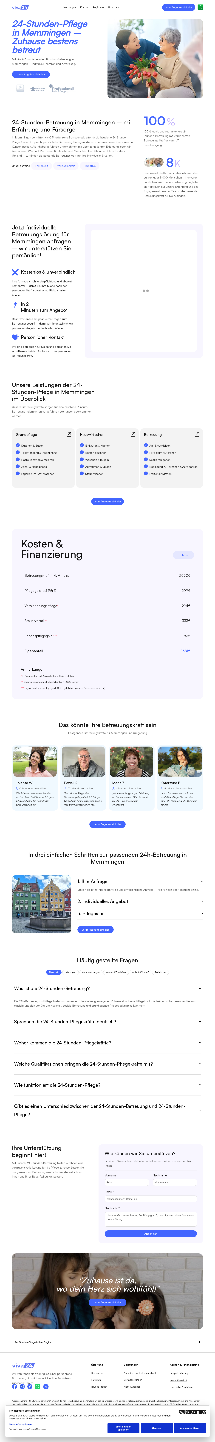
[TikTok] (29, 1386)
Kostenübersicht (178, 1380)
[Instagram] (22, 1386)
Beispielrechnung (179, 1373)
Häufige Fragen (99, 1386)
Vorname (110, 1175)
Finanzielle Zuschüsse (181, 1387)
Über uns (97, 1364)
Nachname (160, 1175)
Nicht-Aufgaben (132, 1386)
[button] (200, 7)
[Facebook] (14, 1386)
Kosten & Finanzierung (184, 1364)
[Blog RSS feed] (46, 1387)
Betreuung (153, 434)
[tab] (54, 972)
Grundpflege (26, 434)
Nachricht (112, 1208)
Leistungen (131, 1364)
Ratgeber (96, 1379)
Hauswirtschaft (92, 434)
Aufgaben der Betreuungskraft (140, 1373)
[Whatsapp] (37, 1386)
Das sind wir (97, 1373)
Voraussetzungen (133, 1379)
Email (109, 1192)
